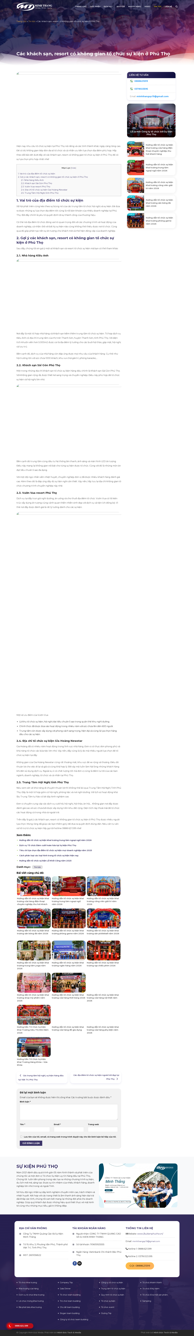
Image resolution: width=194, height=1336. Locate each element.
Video (147, 7)
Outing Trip (106, 1313)
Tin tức (158, 7)
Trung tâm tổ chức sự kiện (113, 1288)
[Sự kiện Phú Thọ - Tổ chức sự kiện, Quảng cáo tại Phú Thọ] (34, 6)
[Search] (177, 6)
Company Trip (66, 1282)
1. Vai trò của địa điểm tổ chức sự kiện (36, 173)
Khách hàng (134, 7)
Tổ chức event (107, 1307)
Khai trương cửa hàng (29, 1288)
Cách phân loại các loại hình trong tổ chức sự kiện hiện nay (49, 855)
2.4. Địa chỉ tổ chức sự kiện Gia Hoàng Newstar (44, 189)
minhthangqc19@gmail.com (153, 96)
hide (73, 168)
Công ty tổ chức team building (74, 1319)
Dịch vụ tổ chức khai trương (31, 1295)
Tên (22, 1124)
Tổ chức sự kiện (108, 1301)
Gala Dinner (65, 1288)
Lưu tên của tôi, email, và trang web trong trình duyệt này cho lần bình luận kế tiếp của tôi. (70, 1137)
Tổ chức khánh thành (152, 1282)
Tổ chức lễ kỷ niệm (150, 1288)
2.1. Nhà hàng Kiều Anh (32, 180)
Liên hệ (168, 7)
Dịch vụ (108, 7)
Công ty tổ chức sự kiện (112, 1282)
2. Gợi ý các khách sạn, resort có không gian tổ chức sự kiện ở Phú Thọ (53, 177)
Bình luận (25, 1102)
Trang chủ (80, 7)
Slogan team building (70, 1313)
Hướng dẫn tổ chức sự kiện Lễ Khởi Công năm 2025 (45, 860)
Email (57, 1124)
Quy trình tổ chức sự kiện (112, 1295)
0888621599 (141, 81)
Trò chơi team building (70, 1301)
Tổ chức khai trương (28, 1282)
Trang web (93, 1124)
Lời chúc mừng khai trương (31, 1301)
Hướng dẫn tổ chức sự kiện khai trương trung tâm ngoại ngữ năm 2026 (55, 840)
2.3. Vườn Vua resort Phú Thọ (35, 186)
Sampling (146, 1301)
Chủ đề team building (70, 1307)
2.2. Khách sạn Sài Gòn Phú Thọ (36, 183)
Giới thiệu (95, 7)
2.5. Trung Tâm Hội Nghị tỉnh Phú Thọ (40, 193)
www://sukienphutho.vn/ (150, 1234)
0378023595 (141, 89)
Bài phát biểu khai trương (30, 1307)
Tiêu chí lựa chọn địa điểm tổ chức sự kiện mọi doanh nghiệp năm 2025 (55, 850)
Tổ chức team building (70, 1295)
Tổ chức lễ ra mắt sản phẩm (155, 1295)
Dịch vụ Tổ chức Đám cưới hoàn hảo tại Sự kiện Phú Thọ (47, 845)
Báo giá (121, 7)
